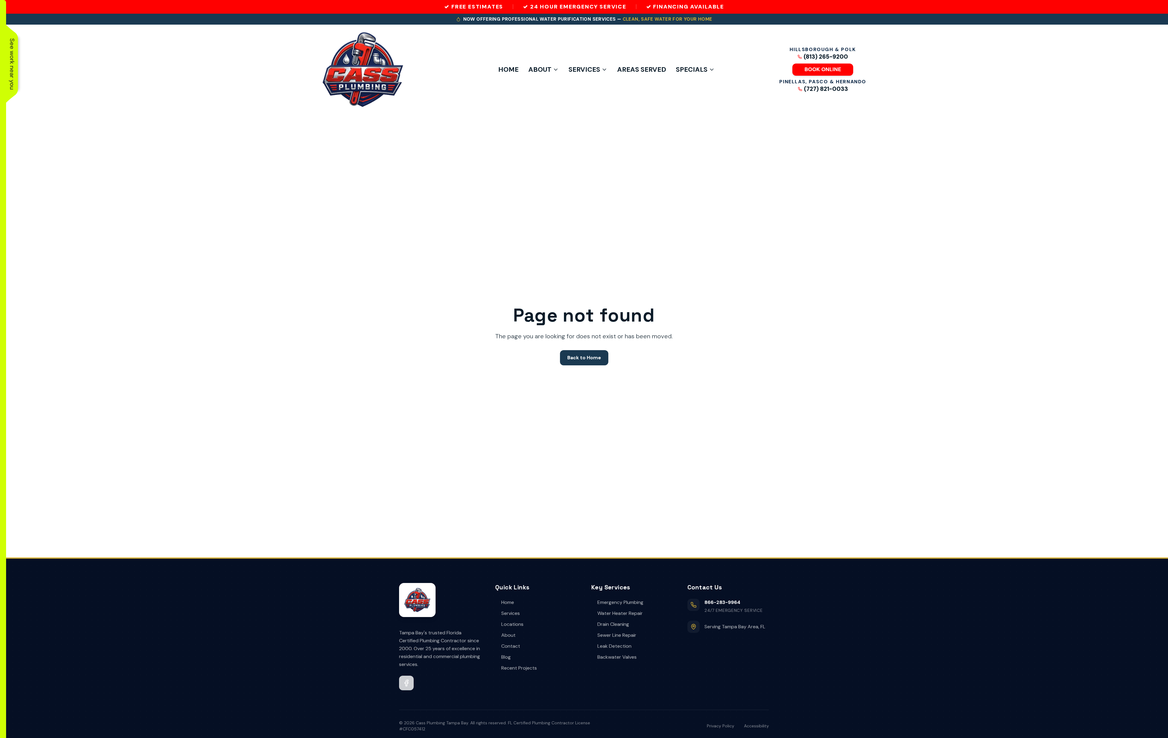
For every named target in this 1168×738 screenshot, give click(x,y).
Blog (506, 657)
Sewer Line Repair (616, 635)
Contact (510, 646)
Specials (691, 69)
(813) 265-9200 (826, 56)
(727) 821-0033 (826, 89)
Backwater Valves (617, 657)
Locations (512, 624)
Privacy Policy (720, 726)
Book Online (823, 69)
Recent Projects (519, 668)
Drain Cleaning (613, 624)
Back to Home (584, 357)
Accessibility (756, 726)
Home (508, 69)
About (539, 69)
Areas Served (641, 69)
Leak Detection (614, 646)
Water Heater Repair (620, 613)
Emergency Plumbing (620, 602)
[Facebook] (406, 683)
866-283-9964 (722, 602)
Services (584, 69)
